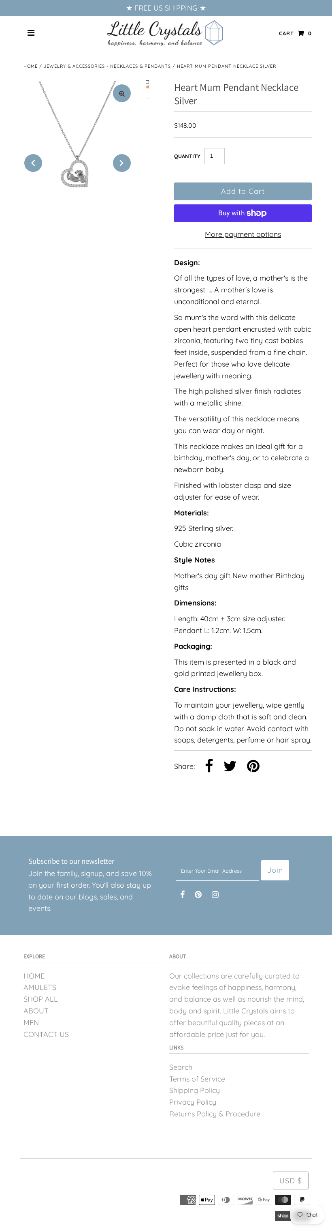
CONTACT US (46, 1034)
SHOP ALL (40, 999)
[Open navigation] (31, 33)
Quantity (187, 156)
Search (180, 1067)
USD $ (290, 1180)
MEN (31, 1022)
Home (30, 66)
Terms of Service (197, 1079)
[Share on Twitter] (230, 767)
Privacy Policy (192, 1102)
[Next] (122, 163)
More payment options (243, 234)
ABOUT (36, 1010)
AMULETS (39, 987)
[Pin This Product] (253, 767)
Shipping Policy (194, 1090)
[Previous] (33, 163)
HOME (34, 976)
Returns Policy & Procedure (214, 1113)
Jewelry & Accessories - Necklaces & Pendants (107, 66)
